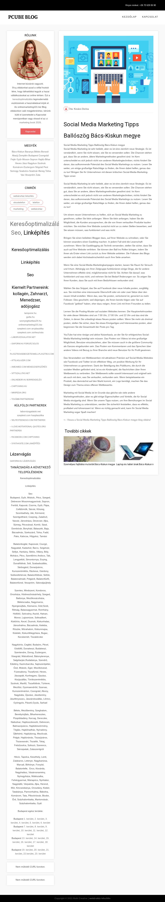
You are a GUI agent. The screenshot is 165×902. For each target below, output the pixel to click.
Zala (38, 175)
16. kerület (26, 842)
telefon (36, 202)
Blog (14, 87)
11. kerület (38, 830)
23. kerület (40, 853)
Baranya (29, 151)
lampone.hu (30, 313)
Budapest (33, 155)
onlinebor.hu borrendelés (26, 380)
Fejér (14, 159)
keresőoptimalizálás (23, 99)
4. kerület (24, 822)
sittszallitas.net (20, 373)
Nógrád (39, 167)
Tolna (48, 171)
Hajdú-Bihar (44, 159)
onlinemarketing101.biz (30, 324)
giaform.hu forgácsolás (25, 344)
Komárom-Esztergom (24, 167)
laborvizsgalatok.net (23, 337)
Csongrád (44, 155)
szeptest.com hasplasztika (30, 415)
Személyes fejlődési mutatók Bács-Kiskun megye (89, 464)
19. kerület (27, 849)
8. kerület (39, 826)
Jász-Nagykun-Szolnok (34, 163)
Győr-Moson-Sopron (27, 159)
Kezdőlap (129, 16)
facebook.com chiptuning (25, 437)
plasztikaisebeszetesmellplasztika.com (32, 354)
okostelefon (19, 202)
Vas (23, 175)
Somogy (14, 171)
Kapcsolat (150, 16)
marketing (18, 209)
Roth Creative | (92, 898)
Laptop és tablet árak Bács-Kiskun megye (137, 464)
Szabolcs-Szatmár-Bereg (32, 171)
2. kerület (39, 818)
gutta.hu (30, 317)
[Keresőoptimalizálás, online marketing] (23, 21)
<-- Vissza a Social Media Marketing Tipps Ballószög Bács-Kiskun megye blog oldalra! (107, 420)
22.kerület (28, 853)
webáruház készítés (23, 196)
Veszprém (30, 175)
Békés (37, 151)
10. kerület (26, 830)
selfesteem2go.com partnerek (28, 420)
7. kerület (28, 826)
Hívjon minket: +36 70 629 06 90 (140, 5)
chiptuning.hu (19, 386)
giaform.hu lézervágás (23, 461)
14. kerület (39, 838)
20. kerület (39, 849)
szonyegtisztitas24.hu (30, 320)
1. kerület (28, 818)
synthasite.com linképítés (25, 443)
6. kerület (45, 822)
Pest (46, 167)
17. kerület (38, 842)
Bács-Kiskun (18, 151)
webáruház (36, 209)
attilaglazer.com (20, 360)
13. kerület (27, 838)
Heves (18, 163)
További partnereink (22, 399)
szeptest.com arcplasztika (30, 328)
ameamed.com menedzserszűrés (29, 367)
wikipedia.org (18, 393)
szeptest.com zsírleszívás (30, 332)
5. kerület (34, 822)
